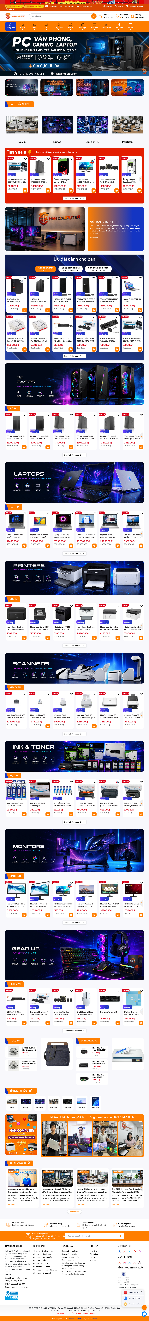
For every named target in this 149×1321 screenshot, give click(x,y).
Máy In (22, 28)
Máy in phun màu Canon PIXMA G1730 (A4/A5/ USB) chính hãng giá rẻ (99, 1064)
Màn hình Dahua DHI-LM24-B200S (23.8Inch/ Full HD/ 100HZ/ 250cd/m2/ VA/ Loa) (86, 905)
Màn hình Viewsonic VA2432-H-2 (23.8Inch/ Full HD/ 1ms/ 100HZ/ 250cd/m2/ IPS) (133, 905)
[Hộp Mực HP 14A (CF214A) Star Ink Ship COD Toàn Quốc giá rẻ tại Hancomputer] (110, 790)
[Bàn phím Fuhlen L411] (110, 999)
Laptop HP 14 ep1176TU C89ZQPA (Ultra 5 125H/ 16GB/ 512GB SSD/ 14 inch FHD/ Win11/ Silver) (86, 536)
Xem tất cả (74, 1211)
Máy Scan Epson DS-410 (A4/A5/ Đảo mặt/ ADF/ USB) (109, 716)
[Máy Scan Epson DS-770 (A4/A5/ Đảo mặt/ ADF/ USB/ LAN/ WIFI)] (133, 702)
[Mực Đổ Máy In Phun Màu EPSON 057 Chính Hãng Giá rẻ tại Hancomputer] (63, 790)
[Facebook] (119, 1251)
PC (47, 28)
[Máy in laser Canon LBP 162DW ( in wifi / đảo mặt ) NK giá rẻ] (40, 614)
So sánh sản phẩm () (135, 6)
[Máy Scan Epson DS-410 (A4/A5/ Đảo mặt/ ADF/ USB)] (110, 702)
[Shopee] (119, 1262)
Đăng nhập (108, 6)
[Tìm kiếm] (94, 16)
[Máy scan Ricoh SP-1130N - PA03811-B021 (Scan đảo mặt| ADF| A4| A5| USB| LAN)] (40, 702)
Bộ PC (13, 408)
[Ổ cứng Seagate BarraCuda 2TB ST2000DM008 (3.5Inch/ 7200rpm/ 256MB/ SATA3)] (132, 166)
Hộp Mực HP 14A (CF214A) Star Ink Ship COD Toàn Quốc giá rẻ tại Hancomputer (109, 804)
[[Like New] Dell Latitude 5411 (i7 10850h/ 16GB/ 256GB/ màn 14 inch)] (133, 522)
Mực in (70, 28)
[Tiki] (129, 1262)
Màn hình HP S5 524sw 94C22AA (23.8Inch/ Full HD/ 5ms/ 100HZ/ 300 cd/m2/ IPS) (16, 905)
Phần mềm (107, 28)
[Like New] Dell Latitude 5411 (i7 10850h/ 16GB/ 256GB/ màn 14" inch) (133, 536)
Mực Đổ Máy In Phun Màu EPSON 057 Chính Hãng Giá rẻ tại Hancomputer (62, 804)
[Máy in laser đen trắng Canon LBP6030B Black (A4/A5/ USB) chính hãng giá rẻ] (16, 614)
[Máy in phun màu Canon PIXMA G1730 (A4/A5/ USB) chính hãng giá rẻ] (84, 1065)
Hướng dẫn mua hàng (70, 1251)
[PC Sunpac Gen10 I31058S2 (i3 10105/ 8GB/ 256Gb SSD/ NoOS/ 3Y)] (40, 166)
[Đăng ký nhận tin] (120, 1236)
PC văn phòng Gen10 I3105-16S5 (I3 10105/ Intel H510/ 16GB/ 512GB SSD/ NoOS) (63, 437)
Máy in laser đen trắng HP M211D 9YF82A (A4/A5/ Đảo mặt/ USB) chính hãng (86, 628)
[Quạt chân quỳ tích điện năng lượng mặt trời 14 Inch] (13, 1065)
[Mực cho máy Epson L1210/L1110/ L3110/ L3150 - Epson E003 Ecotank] (16, 790)
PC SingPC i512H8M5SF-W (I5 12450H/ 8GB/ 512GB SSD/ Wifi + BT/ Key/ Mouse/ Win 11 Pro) (109, 300)
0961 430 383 (108, 16)
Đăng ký (120, 6)
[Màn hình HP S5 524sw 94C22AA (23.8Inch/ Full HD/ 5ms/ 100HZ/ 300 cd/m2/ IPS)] (16, 891)
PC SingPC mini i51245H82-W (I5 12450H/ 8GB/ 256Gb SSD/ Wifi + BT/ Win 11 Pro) (15, 300)
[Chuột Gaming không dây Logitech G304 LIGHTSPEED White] (86, 999)
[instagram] (139, 1251)
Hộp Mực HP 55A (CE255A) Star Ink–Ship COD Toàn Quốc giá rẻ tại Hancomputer (133, 804)
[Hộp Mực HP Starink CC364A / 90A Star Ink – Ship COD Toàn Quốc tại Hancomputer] (86, 790)
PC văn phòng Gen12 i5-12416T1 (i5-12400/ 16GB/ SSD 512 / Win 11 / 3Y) (39, 437)
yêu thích (124, 16)
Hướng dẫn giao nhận (70, 1254)
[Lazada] (124, 1262)
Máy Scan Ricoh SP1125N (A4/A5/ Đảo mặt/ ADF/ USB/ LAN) (62, 716)
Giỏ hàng (93, 1260)
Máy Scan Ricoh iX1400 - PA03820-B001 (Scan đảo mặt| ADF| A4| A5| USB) (16, 716)
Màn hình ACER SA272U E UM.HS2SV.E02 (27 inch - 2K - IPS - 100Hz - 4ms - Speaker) (109, 905)
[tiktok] (139, 1262)
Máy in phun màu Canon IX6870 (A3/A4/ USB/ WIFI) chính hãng (99, 1078)
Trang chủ (11, 28)
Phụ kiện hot (15, 1041)
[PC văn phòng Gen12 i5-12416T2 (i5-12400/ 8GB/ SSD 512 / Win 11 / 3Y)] (16, 423)
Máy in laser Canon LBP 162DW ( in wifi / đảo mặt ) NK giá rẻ (39, 628)
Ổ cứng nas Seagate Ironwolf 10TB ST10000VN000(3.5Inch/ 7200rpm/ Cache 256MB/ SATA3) (63, 180)
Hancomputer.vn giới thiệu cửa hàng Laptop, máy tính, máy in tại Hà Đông (21, 1190)
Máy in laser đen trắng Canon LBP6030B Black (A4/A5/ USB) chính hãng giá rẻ (16, 628)
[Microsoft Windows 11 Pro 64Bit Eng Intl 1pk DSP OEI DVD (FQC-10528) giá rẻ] (40, 325)
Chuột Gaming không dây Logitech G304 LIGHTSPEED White (85, 1013)
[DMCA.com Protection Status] (11, 1297)
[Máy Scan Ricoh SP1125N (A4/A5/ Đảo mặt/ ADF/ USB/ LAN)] (63, 702)
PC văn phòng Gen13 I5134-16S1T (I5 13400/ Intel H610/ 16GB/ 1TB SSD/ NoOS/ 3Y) (85, 437)
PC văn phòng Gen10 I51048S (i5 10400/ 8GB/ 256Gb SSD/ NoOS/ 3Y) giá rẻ (133, 437)
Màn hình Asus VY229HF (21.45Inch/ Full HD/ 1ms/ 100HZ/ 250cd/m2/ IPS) (85, 180)
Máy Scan (59, 28)
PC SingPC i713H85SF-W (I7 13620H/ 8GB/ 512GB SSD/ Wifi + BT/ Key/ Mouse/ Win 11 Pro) (86, 300)
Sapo (95, 1318)
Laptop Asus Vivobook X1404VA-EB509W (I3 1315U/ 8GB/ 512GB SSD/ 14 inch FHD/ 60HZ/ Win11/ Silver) (39, 536)
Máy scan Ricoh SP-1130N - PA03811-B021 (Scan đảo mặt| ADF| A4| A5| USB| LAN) (39, 716)
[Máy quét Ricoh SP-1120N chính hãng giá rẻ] (86, 702)
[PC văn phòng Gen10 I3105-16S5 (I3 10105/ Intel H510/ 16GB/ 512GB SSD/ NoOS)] (63, 423)
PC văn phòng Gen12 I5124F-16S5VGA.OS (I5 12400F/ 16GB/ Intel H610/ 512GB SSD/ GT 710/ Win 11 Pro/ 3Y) (109, 437)
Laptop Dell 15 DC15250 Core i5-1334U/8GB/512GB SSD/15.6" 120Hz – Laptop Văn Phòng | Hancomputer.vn (132, 300)
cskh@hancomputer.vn (19, 1287)
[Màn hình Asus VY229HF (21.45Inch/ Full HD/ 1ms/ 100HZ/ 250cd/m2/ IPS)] (86, 166)
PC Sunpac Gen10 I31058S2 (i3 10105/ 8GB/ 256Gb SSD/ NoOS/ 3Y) (38, 180)
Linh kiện (82, 28)
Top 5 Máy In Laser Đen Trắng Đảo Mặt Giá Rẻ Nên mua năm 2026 (127, 1190)
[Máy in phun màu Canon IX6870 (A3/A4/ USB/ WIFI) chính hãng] (84, 1078)
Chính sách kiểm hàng (42, 1260)
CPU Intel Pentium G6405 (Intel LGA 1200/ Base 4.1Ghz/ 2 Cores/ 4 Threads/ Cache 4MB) (133, 1013)
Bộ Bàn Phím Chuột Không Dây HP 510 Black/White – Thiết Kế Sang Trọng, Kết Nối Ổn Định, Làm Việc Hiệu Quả (109, 339)
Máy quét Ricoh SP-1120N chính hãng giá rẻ (86, 716)
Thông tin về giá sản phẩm (43, 1251)
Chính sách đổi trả (40, 1263)
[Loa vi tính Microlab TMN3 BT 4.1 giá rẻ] (109, 166)
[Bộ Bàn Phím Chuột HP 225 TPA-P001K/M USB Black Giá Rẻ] (17, 166)
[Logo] (15, 16)
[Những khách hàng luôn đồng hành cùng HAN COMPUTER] (21, 1134)
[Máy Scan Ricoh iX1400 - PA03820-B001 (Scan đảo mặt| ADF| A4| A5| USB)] (16, 702)
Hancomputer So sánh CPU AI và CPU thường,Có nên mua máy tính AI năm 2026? (57, 1190)
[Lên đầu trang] (144, 1301)
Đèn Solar (119, 28)
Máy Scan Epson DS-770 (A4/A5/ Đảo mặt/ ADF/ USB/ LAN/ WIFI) (132, 716)
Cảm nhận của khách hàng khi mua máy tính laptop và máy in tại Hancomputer (74, 1265)
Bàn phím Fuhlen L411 (108, 1012)
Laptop (35, 28)
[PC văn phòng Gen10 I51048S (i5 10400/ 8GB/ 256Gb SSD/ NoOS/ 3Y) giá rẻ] (133, 423)
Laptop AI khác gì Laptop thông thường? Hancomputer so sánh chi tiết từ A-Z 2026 (92, 1190)
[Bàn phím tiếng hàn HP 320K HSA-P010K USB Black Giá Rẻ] (86, 325)
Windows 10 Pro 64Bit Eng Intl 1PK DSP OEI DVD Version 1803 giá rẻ (16, 339)
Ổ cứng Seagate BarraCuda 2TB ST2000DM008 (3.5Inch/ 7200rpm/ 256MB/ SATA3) (130, 180)
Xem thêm (94, 237)
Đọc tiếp (10, 1205)
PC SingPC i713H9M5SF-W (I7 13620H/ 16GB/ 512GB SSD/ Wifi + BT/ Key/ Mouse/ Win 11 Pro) (63, 300)
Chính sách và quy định (42, 1273)
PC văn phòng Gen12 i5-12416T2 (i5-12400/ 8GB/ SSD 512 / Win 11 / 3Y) (16, 437)
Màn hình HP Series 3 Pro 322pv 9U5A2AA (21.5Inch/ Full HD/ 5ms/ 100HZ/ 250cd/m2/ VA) (39, 905)
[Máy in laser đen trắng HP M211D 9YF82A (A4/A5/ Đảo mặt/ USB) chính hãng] (86, 614)
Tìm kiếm (93, 1251)
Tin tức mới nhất (20, 1163)
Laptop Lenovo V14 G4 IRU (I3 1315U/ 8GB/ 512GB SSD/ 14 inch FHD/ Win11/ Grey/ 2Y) (15, 536)
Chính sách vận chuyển (42, 1257)
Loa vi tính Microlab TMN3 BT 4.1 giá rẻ (107, 180)
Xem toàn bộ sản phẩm (73, 198)
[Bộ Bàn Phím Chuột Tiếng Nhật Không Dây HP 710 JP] (63, 325)
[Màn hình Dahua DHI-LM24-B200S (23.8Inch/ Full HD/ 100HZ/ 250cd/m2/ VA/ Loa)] (86, 891)
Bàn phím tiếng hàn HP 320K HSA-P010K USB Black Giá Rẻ (85, 339)
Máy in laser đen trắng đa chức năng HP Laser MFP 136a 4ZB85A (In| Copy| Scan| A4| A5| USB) (133, 628)
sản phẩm (139, 16)
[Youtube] (124, 1251)
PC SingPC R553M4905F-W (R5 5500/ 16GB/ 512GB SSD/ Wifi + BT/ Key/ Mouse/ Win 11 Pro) (39, 300)
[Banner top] (74, 2)
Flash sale (16, 152)
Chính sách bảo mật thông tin (45, 1270)
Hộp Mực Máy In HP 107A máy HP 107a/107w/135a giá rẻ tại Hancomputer (38, 804)
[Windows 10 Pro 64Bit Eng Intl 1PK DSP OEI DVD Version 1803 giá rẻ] (17, 325)
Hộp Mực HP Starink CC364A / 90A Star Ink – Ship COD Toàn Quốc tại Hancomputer (86, 804)
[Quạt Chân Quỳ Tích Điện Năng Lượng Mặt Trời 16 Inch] (13, 1051)
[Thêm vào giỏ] (25, 190)
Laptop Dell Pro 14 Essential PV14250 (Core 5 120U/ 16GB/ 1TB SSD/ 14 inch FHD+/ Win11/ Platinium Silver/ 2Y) (109, 536)
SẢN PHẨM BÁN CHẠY (89, 1041)
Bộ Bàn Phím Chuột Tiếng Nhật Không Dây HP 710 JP (62, 339)
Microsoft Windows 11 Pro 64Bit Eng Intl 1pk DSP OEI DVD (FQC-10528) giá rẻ (39, 339)
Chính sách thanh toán (42, 1254)
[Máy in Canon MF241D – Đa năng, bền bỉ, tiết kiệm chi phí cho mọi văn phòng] (63, 614)
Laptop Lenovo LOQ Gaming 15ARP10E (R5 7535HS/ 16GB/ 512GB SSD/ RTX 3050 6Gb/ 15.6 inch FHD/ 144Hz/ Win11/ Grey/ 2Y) (62, 536)
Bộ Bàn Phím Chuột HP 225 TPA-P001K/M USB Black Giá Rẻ (17, 180)
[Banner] (21, 87)
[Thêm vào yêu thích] (25, 158)
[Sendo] (134, 1262)
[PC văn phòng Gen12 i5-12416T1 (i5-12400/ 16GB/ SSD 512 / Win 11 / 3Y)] (40, 423)
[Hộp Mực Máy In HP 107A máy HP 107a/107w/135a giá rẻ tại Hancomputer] (40, 790)
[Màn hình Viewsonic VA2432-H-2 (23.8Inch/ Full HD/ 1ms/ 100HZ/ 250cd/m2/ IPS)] (133, 891)
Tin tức (131, 28)
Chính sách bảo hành (41, 1267)
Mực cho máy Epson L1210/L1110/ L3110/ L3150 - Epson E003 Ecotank (15, 804)
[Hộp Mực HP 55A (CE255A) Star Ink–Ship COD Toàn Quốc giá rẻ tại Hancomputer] (133, 790)
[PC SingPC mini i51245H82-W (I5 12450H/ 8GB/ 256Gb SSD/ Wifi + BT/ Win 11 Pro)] (17, 286)
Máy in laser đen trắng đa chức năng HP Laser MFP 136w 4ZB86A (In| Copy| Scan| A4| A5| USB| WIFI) (109, 628)
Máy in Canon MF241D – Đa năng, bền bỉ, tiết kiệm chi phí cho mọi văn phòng (63, 628)
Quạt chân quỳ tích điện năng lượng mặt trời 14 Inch (29, 1063)
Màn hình (94, 28)
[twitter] (129, 1251)
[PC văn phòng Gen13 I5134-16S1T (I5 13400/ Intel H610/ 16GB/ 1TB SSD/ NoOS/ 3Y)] (86, 423)
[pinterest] (134, 1251)
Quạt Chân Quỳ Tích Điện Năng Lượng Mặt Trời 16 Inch (29, 1050)
